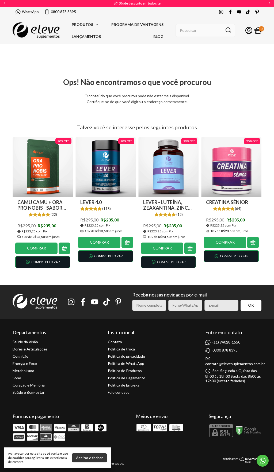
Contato (115, 342)
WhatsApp (30, 12)
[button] (42, 262)
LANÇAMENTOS (86, 36)
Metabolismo (23, 370)
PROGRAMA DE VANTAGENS (137, 24)
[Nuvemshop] (242, 461)
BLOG (158, 36)
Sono (17, 378)
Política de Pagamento (126, 378)
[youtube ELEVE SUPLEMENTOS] (239, 11)
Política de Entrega (123, 385)
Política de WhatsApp (126, 363)
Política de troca (121, 349)
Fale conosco (119, 392)
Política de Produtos (125, 370)
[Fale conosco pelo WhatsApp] (263, 461)
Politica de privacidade (126, 356)
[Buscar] (228, 30)
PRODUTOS (82, 24)
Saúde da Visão (25, 342)
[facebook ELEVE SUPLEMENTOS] (230, 11)
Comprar (36, 248)
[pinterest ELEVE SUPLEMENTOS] (257, 11)
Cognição (20, 356)
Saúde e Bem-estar (28, 392)
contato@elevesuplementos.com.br (235, 363)
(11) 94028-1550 (226, 342)
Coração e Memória (29, 385)
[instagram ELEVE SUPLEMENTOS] (221, 11)
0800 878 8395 (63, 12)
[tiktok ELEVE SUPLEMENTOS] (247, 11)
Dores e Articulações (30, 349)
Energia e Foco (25, 363)
